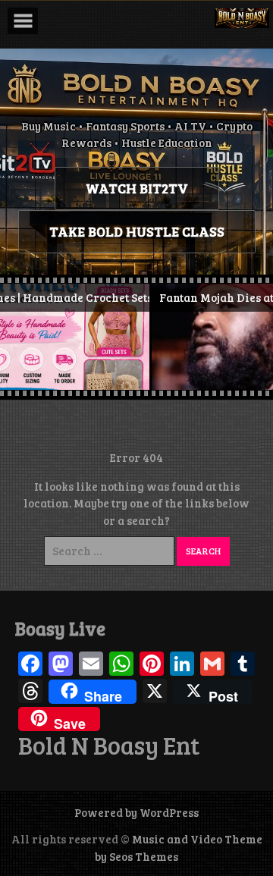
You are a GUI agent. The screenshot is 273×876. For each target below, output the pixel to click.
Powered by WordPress (136, 812)
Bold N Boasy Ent (108, 745)
